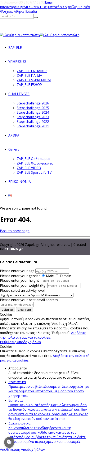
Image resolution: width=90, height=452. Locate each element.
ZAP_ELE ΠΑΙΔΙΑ (29, 75)
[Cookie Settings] (9, 442)
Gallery (13, 149)
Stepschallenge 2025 (33, 107)
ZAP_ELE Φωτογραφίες (35, 163)
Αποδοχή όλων (29, 342)
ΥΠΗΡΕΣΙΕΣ (17, 61)
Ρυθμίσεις (8, 342)
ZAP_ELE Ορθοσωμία (33, 158)
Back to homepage (15, 231)
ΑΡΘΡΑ (13, 135)
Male (50, 276)
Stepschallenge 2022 (33, 121)
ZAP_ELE (15, 47)
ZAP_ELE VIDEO (29, 168)
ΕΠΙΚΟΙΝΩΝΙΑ (19, 181)
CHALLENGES (19, 94)
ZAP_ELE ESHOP (29, 84)
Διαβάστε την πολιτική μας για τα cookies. (43, 335)
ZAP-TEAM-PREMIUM (34, 80)
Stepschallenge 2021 (33, 126)
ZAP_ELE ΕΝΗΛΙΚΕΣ (32, 71)
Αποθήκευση (10, 449)
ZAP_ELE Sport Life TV (34, 172)
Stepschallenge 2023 (33, 117)
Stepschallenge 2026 (33, 103)
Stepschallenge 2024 (33, 112)
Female (65, 276)
